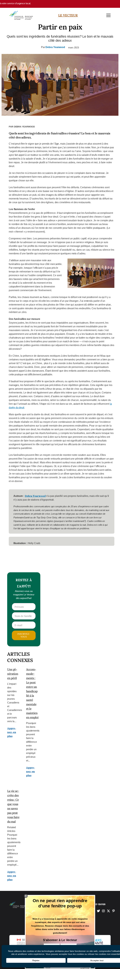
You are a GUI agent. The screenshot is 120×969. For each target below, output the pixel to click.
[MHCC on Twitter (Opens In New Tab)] (98, 911)
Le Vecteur (68, 15)
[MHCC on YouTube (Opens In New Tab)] (108, 911)
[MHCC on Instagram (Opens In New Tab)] (103, 911)
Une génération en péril (12, 673)
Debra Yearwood (55, 47)
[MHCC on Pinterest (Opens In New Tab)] (113, 911)
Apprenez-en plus (11, 732)
